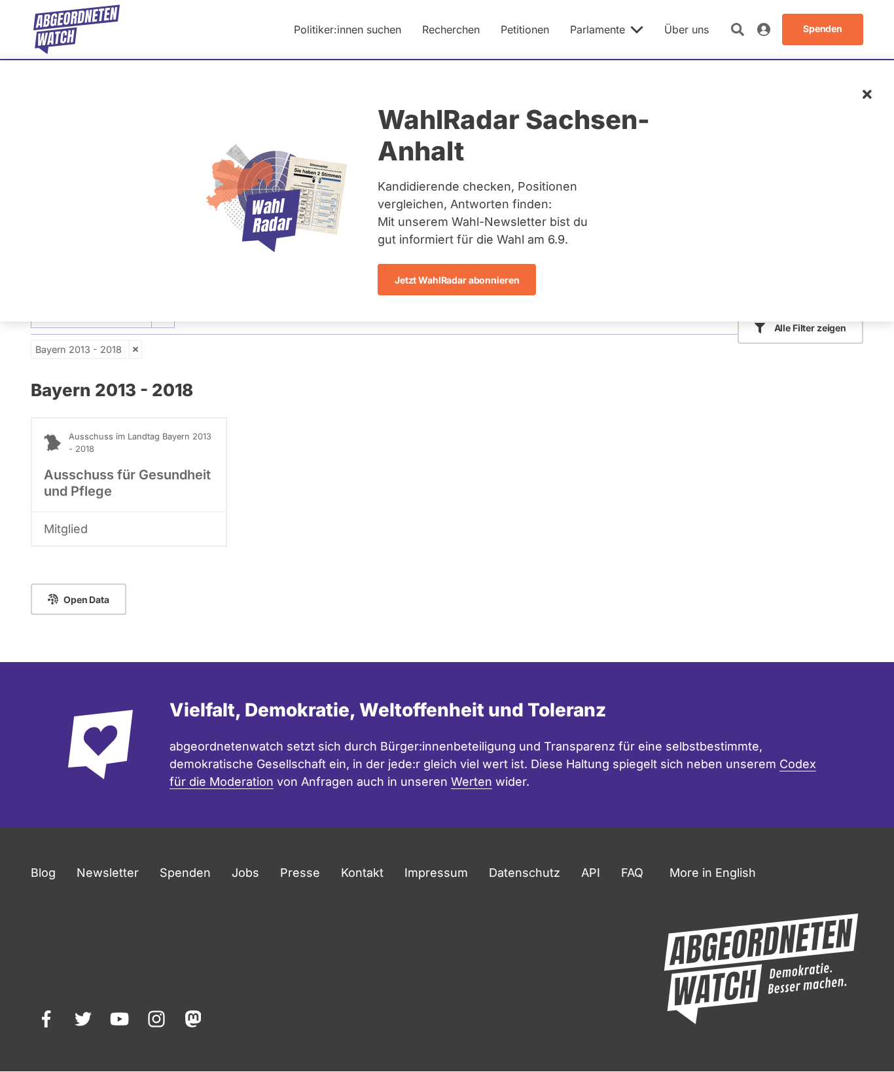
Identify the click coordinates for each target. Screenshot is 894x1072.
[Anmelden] (764, 29)
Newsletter (108, 872)
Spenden (185, 872)
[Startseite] (76, 29)
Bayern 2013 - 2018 (78, 349)
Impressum (436, 872)
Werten (471, 781)
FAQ (632, 872)
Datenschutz (524, 872)
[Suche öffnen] (737, 29)
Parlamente (597, 29)
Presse (300, 872)
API (590, 872)
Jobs (245, 872)
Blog (43, 872)
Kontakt (362, 872)
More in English (713, 872)
